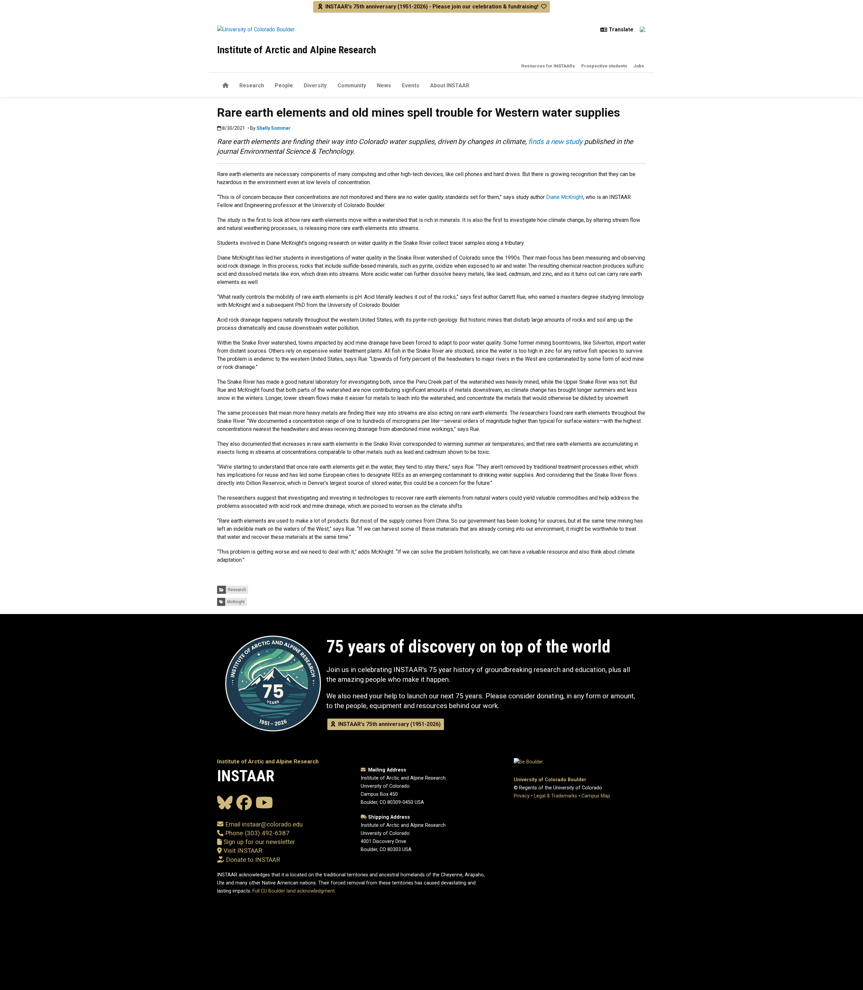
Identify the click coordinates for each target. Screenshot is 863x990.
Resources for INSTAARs (548, 65)
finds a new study (555, 142)
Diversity (315, 85)
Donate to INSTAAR (253, 860)
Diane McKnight (564, 197)
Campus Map (596, 796)
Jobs (638, 65)
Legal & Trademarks (555, 796)
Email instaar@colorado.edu (263, 824)
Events (410, 85)
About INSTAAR (449, 85)
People (284, 85)
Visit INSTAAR (243, 850)
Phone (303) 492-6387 (257, 833)
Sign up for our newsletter (258, 842)
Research (251, 85)
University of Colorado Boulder (550, 780)
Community (351, 85)
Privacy (522, 796)
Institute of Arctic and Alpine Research (296, 50)
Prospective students (604, 65)
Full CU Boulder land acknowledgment (293, 891)
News (384, 85)
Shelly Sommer (274, 128)
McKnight (236, 602)
